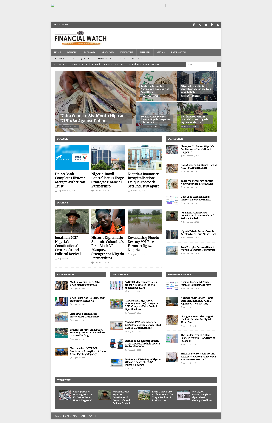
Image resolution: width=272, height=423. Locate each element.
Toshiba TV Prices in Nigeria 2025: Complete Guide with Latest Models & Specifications (143, 325)
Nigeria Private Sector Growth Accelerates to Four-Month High (196, 89)
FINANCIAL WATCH (87, 416)
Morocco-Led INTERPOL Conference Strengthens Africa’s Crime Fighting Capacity (88, 351)
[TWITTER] (200, 25)
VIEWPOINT (64, 380)
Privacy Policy (104, 58)
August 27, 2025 (138, 254)
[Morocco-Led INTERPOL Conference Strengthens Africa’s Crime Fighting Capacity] (61, 351)
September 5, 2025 (69, 126)
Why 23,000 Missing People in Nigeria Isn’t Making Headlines (202, 396)
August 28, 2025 (138, 190)
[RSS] (218, 25)
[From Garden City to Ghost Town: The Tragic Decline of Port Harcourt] (144, 395)
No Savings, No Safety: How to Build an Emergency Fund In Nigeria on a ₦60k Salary (197, 301)
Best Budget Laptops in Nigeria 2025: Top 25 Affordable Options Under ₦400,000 (142, 343)
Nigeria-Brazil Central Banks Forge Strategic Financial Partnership (107, 180)
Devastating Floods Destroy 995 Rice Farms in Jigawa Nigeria (143, 244)
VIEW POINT (126, 52)
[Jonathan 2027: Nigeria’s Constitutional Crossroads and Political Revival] (72, 221)
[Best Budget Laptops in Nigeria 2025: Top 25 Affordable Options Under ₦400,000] (116, 344)
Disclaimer (136, 58)
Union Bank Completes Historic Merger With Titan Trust (70, 180)
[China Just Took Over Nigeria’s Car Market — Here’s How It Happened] (172, 149)
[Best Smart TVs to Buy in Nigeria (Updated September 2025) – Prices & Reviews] (116, 362)
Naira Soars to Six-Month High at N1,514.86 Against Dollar (92, 118)
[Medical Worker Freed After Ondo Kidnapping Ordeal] (61, 285)
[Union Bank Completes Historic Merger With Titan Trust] (72, 157)
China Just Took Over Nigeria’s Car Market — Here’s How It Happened (197, 149)
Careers (121, 58)
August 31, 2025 (190, 126)
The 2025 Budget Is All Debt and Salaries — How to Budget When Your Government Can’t (198, 356)
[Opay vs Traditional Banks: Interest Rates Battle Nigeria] (172, 200)
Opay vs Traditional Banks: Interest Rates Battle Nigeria (196, 198)
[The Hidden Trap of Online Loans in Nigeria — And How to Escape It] (172, 338)
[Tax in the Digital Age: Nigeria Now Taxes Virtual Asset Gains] (172, 184)
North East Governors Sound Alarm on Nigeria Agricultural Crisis (194, 119)
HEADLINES (108, 52)
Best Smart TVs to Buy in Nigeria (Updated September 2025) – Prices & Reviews (143, 362)
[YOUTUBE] (206, 25)
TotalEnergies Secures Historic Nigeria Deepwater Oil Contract (156, 119)
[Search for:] (201, 64)
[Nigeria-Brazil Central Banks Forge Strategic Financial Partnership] (108, 157)
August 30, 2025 (101, 190)
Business (145, 52)
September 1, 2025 (191, 96)
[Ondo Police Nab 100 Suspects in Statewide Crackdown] (61, 301)
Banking (72, 52)
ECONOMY (89, 52)
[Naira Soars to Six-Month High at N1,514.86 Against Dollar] (95, 101)
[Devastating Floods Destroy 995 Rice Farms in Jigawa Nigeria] (145, 221)
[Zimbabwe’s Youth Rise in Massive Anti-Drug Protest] (61, 317)
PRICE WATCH (178, 52)
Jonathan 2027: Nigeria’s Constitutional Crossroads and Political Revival (68, 246)
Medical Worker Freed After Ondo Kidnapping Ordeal (85, 283)
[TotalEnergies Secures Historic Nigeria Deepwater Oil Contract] (172, 250)
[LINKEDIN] (212, 25)
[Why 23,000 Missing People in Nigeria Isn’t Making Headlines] (183, 395)
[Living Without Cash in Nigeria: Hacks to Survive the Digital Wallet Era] (172, 320)
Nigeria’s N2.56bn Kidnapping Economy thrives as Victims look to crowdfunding (87, 332)
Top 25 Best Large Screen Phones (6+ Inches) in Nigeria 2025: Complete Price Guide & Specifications (141, 305)
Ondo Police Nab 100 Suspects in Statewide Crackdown (87, 299)
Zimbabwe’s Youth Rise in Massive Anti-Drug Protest (84, 315)
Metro (161, 52)
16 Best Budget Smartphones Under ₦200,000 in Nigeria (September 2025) (141, 285)
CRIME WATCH (65, 274)
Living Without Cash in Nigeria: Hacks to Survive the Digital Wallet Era (198, 319)
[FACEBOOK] (193, 25)
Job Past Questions (81, 58)
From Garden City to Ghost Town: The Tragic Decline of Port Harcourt (162, 396)
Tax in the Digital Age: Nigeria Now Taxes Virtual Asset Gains (155, 89)
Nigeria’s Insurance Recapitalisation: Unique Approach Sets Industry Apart (143, 180)
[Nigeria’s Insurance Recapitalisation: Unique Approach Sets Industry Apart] (145, 157)
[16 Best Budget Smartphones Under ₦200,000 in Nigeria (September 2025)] (116, 285)
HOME (57, 52)
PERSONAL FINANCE (179, 274)
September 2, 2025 (66, 258)
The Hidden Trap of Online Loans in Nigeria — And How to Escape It (198, 338)
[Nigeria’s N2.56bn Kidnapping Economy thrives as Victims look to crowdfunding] (61, 333)
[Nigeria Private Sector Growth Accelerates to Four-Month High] (172, 234)
